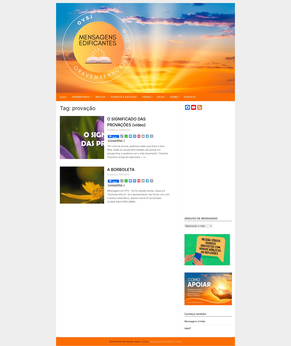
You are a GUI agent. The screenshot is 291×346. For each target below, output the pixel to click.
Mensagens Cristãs (194, 321)
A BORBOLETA (120, 169)
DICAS (160, 96)
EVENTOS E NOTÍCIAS (124, 96)
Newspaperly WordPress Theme (166, 341)
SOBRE (174, 96)
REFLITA (100, 96)
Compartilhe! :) (116, 140)
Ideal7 (187, 328)
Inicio (63, 96)
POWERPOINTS (81, 96)
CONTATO (190, 96)
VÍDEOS (146, 96)
